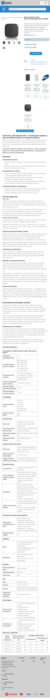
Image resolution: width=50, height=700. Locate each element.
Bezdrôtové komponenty (37, 61)
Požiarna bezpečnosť (42, 64)
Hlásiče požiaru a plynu (43, 62)
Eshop (5, 17)
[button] (18, 25)
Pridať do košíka (36, 53)
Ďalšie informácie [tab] (28, 130)
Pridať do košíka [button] (28, 96)
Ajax (31, 61)
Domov (2, 17)
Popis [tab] (19, 130)
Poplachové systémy (34, 64)
